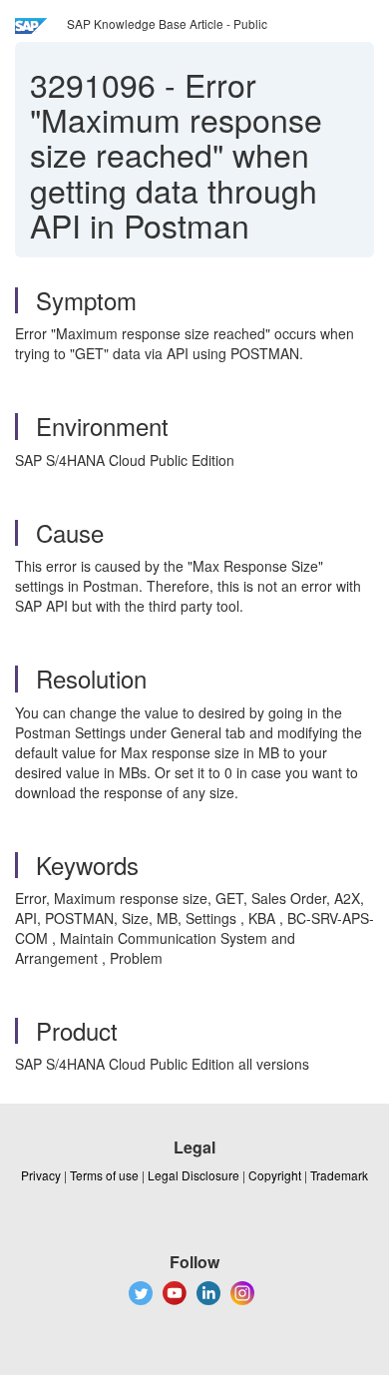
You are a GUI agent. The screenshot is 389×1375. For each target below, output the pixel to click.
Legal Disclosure (193, 1174)
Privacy (41, 1174)
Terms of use (104, 1174)
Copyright (274, 1174)
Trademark (339, 1174)
